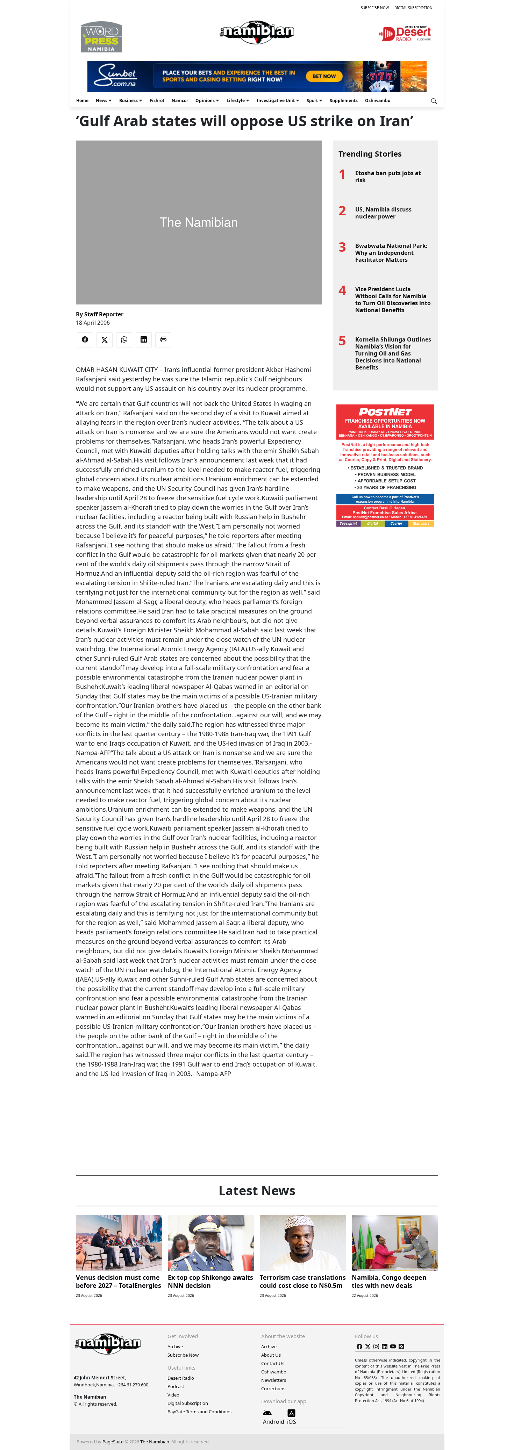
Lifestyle (236, 100)
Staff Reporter (103, 314)
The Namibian (154, 1441)
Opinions (205, 100)
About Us (271, 1355)
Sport (312, 100)
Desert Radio (180, 1378)
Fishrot (157, 100)
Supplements (344, 100)
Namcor (180, 100)
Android (273, 1422)
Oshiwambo (377, 100)
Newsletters (273, 1380)
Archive (175, 1346)
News (101, 100)
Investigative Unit (276, 100)
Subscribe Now (375, 7)
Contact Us (272, 1363)
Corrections (273, 1388)
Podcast (175, 1386)
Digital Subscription (413, 7)
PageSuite (112, 1441)
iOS (291, 1422)
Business (128, 100)
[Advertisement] (198, 1099)
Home (82, 100)
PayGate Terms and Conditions (199, 1411)
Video (173, 1395)
